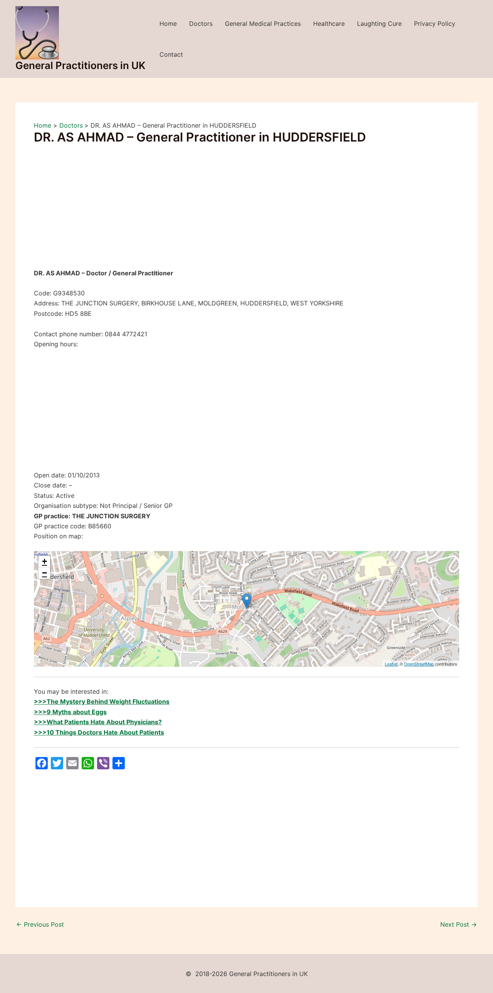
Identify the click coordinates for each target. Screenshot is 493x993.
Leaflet (391, 664)
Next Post (458, 924)
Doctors (201, 23)
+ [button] (44, 561)
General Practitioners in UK (80, 65)
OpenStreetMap (419, 664)
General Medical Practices (263, 23)
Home (168, 23)
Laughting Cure (379, 23)
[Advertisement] (246, 211)
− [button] (44, 573)
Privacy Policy (434, 23)
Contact (171, 54)
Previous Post (40, 924)
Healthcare (329, 23)
